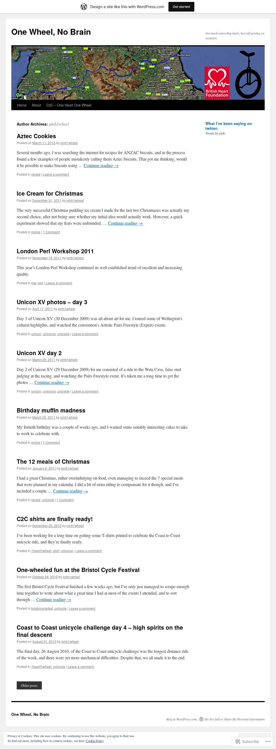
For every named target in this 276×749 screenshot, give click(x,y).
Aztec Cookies (36, 136)
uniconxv (49, 333)
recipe (35, 174)
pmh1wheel (59, 124)
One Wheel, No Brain (51, 31)
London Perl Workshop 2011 (55, 251)
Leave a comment (56, 174)
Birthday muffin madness (51, 410)
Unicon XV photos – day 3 (52, 302)
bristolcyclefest (42, 608)
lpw (33, 282)
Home (21, 105)
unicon (36, 333)
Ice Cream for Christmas (50, 193)
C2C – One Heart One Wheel (68, 105)
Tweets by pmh (215, 133)
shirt (56, 550)
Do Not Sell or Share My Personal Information (235, 719)
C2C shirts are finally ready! (55, 519)
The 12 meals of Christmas (53, 461)
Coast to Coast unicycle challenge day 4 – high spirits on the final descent (100, 631)
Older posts (29, 685)
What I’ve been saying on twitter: (228, 126)
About (36, 105)
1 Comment (51, 232)
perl (40, 282)
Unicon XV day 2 (39, 353)
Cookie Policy (95, 740)
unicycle (63, 333)
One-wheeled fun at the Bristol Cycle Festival (78, 570)
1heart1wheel (41, 550)
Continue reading (101, 165)
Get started (181, 7)
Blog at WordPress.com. (182, 719)
